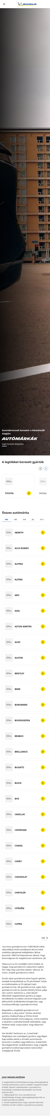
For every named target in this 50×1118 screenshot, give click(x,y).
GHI (24, 519)
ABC (6, 519)
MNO (42, 519)
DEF (15, 519)
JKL (33, 519)
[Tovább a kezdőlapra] (27, 4)
